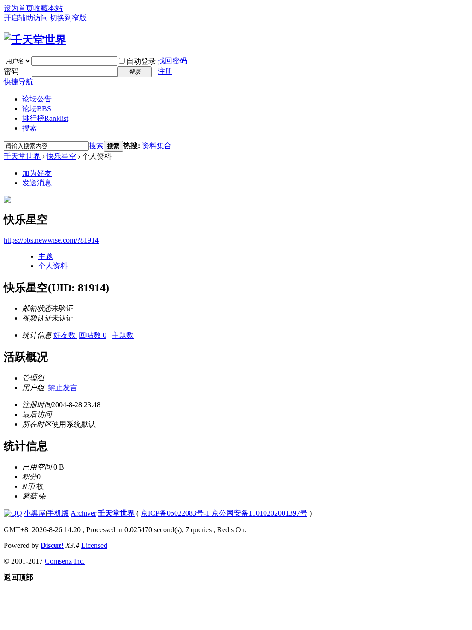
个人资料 (53, 266)
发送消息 (37, 183)
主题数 (123, 335)
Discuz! (52, 545)
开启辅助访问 (26, 18)
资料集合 (156, 145)
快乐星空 (61, 156)
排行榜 (45, 118)
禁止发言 (62, 388)
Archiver (83, 513)
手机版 (58, 513)
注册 (165, 71)
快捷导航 (18, 82)
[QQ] (13, 513)
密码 (11, 71)
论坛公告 (37, 99)
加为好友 (37, 173)
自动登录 (141, 61)
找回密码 (172, 61)
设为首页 (18, 8)
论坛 (36, 109)
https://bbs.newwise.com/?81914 (51, 240)
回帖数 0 (92, 335)
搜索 (29, 128)
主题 (45, 256)
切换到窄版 (68, 18)
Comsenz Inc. (65, 561)
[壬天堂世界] (35, 40)
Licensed (94, 545)
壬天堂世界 (22, 156)
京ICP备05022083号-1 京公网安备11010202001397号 (224, 513)
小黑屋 (35, 513)
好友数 (65, 335)
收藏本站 (48, 8)
